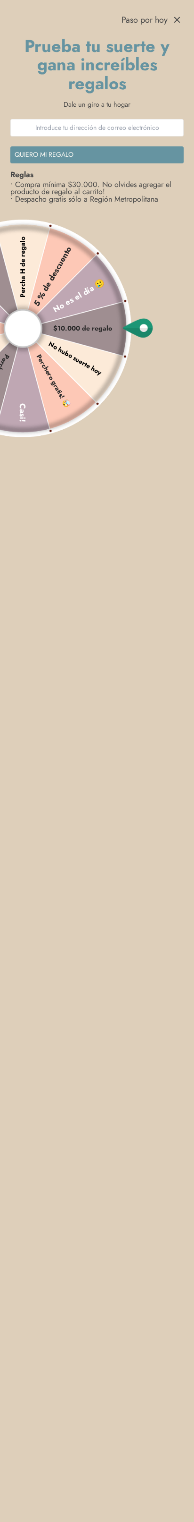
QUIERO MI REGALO (44, 154)
